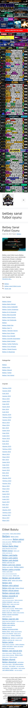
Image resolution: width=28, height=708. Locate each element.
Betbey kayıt (6, 604)
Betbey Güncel (19, 588)
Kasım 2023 (6, 438)
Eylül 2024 (5, 412)
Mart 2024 (5, 428)
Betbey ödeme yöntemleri (8, 655)
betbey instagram (7, 602)
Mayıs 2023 (6, 454)
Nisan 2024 (6, 425)
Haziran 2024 (6, 420)
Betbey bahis (16, 542)
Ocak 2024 (5, 433)
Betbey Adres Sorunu (9, 317)
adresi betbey (5, 533)
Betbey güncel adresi (10, 590)
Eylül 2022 (5, 475)
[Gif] (14, 82)
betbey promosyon (7, 627)
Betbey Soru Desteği (8, 336)
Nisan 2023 (6, 457)
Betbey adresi (18, 539)
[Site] (14, 51)
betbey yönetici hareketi (7, 653)
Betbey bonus (7, 551)
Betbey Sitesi (6, 631)
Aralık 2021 (5, 499)
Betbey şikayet (8, 659)
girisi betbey (12, 666)
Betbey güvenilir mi (10, 596)
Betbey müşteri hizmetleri (10, 614)
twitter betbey (21, 668)
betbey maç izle (6, 610)
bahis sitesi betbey (15, 533)
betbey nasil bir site (7, 616)
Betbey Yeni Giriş (17, 653)
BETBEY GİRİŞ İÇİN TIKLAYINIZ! (14, 30)
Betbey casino (19, 567)
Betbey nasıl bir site (10, 619)
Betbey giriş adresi (10, 585)
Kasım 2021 (6, 502)
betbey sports (17, 633)
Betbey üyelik (19, 655)
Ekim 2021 (5, 504)
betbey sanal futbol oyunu (12, 286)
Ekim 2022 (5, 473)
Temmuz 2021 (6, 512)
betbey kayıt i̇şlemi (14, 604)
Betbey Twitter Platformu (10, 344)
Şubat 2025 (6, 401)
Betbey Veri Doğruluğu (9, 320)
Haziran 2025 (6, 396)
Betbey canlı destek (10, 560)
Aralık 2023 (5, 436)
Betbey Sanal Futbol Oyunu (10, 229)
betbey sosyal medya (16, 631)
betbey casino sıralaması (7, 575)
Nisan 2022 (5, 489)
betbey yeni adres (7, 646)
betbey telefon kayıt (6, 635)
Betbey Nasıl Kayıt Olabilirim (9, 621)
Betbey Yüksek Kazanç (9, 349)
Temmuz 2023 (6, 449)
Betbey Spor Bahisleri (7, 633)
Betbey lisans (18, 608)
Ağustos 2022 (6, 478)
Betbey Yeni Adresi (8, 375)
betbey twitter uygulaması (8, 644)
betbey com (16, 575)
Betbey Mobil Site (7, 325)
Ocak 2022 (5, 496)
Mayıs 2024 (6, 422)
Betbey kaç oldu (8, 606)
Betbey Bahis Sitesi (10, 546)
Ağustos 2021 (6, 510)
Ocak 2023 (5, 465)
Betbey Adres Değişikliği (10, 307)
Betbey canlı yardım (7, 567)
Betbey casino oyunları (11, 569)
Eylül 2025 (5, 393)
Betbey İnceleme (13, 657)
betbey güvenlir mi (8, 598)
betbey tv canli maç (17, 638)
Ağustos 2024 (6, 414)
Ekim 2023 (5, 441)
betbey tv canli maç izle (8, 640)
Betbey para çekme (8, 625)
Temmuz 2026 (6, 388)
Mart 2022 (5, 491)
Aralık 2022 (5, 467)
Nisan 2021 (5, 520)
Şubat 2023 (6, 462)
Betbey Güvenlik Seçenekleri (11, 338)
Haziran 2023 (6, 451)
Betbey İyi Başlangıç (8, 352)
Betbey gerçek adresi (11, 578)
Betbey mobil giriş (7, 612)
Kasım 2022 (6, 470)
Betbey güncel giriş (10, 593)
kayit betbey (6, 668)
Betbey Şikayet (7, 370)
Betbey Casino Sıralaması (10, 309)
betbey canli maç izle (7, 553)
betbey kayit (16, 602)
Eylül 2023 (5, 444)
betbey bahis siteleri (7, 543)
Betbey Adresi (6, 301)
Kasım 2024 (6, 407)
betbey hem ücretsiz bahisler (8, 600)
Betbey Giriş (6, 367)
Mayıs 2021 (5, 518)
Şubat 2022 (6, 494)
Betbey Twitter (7, 372)
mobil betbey (14, 668)
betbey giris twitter (17, 580)
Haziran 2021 (6, 515)
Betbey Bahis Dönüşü (9, 304)
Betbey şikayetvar (9, 662)
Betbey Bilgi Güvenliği (9, 315)
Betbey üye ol (5, 657)
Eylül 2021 (5, 507)
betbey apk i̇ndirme (6, 541)
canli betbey (20, 662)
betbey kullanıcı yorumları (8, 608)
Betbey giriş (7, 583)
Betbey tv (6, 638)
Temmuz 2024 (6, 417)
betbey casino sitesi (7, 571)
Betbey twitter (7, 642)
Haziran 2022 (6, 483)
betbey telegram (16, 635)
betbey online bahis (20, 621)
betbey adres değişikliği (7, 539)
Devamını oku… (7, 279)
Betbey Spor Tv (7, 328)
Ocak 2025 (5, 404)
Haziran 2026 (6, 391)
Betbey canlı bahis (9, 555)
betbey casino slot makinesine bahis (9, 573)
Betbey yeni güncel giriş (12, 651)
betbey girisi (6, 580)
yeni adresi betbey (8, 670)
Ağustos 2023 (6, 446)
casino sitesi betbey (7, 664)
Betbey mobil (15, 610)
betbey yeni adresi (18, 646)
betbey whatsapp (19, 644)
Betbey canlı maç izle (8, 562)
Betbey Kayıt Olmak (8, 333)
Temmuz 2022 (6, 481)
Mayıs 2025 (6, 399)
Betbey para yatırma (8, 623)
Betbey (6, 284)
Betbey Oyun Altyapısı (9, 346)
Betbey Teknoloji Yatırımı (10, 330)
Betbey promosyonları (10, 629)
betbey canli (16, 550)
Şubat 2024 (6, 430)
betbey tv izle (18, 640)
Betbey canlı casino (10, 558)
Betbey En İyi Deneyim (9, 312)
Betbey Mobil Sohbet (8, 341)
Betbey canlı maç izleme (11, 565)
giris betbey (5, 666)
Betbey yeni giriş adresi (8, 648)
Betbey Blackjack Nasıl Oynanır (9, 548)
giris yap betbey (20, 666)
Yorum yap (7, 288)
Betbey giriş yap (8, 588)
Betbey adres (14, 536)
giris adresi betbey (18, 664)
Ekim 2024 (5, 409)
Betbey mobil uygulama (18, 612)
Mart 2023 (5, 459)
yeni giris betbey (18, 670)
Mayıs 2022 (6, 486)
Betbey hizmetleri (19, 600)
